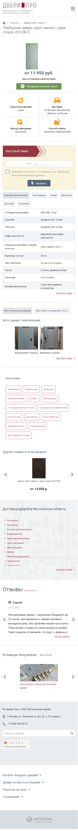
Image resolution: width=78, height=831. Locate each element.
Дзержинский (14, 534)
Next (72, 474)
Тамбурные (13, 389)
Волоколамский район (19, 529)
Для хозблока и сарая (19, 435)
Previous (5, 474)
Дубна (10, 552)
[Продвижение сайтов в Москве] (39, 819)
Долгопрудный (15, 543)
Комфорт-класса (16, 426)
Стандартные (49, 398)
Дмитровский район (18, 538)
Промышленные (16, 398)
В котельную (14, 417)
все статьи (46, 655)
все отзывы (30, 590)
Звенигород (13, 565)
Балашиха (12, 520)
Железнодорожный (18, 556)
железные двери (41, 709)
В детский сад (51, 417)
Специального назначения (53, 408)
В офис (33, 398)
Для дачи (48, 389)
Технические (31, 389)
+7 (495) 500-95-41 (18, 723)
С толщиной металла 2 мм (21, 408)
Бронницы (12, 525)
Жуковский (13, 561)
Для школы (32, 417)
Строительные (37, 426)
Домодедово (14, 547)
